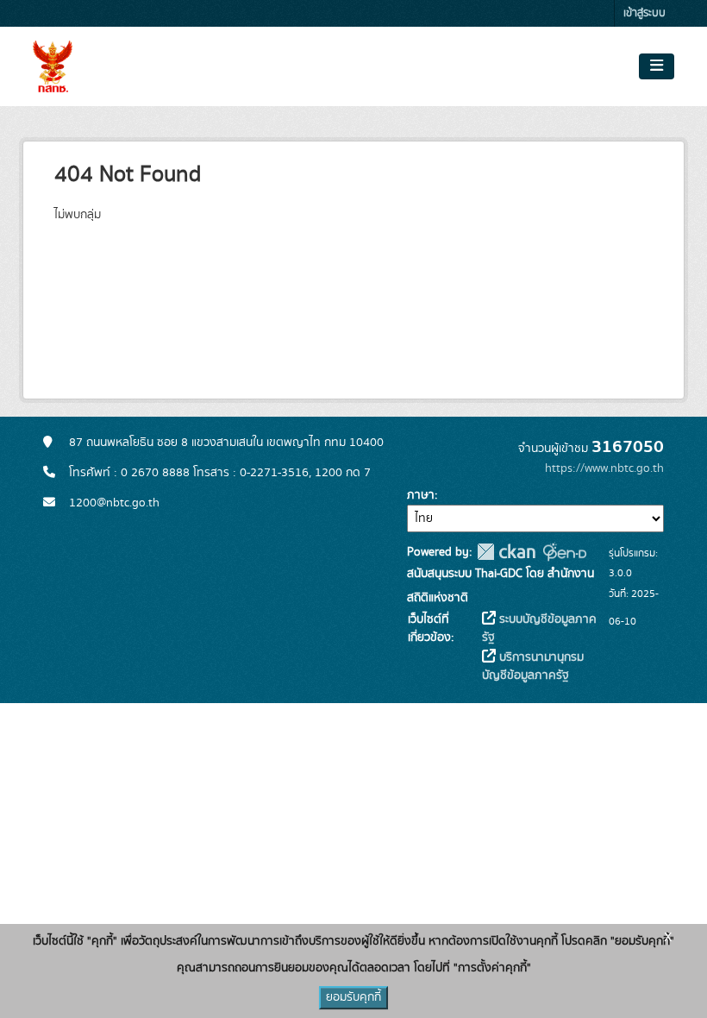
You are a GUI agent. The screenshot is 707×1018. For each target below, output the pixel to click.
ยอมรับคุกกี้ (353, 997)
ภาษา (421, 495)
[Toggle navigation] (656, 66)
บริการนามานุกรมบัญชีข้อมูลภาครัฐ (533, 666)
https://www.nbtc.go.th (604, 468)
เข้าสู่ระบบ (644, 13)
